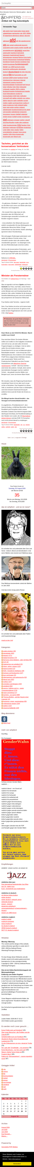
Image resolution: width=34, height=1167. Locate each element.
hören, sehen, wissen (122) (12, 666)
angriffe (26, 47)
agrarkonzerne (25, 41)
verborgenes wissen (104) (11, 703)
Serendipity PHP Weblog (9, 1147)
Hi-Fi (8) (6, 662)
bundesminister (12, 125)
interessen (16, 80)
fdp (10, 74)
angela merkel (18, 47)
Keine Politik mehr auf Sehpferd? (12, 1030)
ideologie (6, 127)
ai (19, 89)
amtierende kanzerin (20, 45)
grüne (15, 78)
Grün (28, 125)
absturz (21, 35)
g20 (25, 75)
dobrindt (5, 75)
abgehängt (8, 35)
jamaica (13, 82)
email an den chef (7, 640)
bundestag (11, 64)
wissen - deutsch (6, 904)
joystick (18, 93)
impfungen (12, 127)
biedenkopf (20, 59)
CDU (19, 125)
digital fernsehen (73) (10, 657)
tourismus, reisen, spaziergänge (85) (15, 701)
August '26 (14, 1116)
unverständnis (7, 132)
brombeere (6, 62)
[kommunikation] (2, 1076)
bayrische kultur (20, 67)
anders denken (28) (9, 651)
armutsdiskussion (8, 50)
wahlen (22, 120)
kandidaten (20, 127)
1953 (24, 33)
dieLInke (28, 72)
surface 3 (26, 103)
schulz (19, 117)
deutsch (5, 72)
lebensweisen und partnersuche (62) (15, 677)
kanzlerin (19, 82)
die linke (22, 72)
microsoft (6, 98)
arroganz (18, 50)
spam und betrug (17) (10, 692)
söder (5, 125)
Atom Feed (6, 723)
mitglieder (24, 114)
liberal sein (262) (8, 679)
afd (13, 40)
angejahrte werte (8, 47)
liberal (16, 136)
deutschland (13, 72)
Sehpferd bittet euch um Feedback (12, 1037)
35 (4, 35)
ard (30, 48)
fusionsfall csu (19, 75)
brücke (12, 62)
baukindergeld (14, 55)
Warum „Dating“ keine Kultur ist (11, 1052)
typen (5, 107)
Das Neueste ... (6, 1134)
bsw (28, 62)
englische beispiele (7, 921)
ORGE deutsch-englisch (9, 928)
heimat (25, 77)
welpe (12, 107)
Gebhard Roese (15, 278)
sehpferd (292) (8, 686)
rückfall (14, 116)
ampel (12, 45)
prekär (5, 116)
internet (22, 80)
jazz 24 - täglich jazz (8, 886)
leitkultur (9, 87)
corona (5, 1071)
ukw (8, 107)
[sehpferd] (2, 1084)
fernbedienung (20, 91)
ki (21, 94)
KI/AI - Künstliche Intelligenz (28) (13, 671)
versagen (15, 132)
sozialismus (26, 116)
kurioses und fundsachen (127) (13, 673)
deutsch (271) (7, 655)
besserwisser (12, 59)
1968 (12, 67)
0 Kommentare (12, 260)
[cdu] (2, 1069)
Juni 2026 (4, 1132)
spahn (10, 103)
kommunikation (8, 96)
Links (4, 130)
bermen (5, 59)
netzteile (19, 98)
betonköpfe (22, 262)
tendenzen (10, 105)
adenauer (6, 41)
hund (4, 93)
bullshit (5, 64)
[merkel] (2, 1078)
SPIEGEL (12, 258)
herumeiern (6, 114)
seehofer (20, 100)
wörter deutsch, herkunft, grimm (11, 899)
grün (11, 78)
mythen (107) (7, 682)
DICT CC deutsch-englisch (10, 930)
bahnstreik (20, 53)
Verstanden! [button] (17, 1163)
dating (23, 89)
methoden (23, 96)
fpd (13, 75)
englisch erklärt (6, 919)
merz (12, 130)
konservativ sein (8, 136)
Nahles (11, 313)
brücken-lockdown (21, 62)
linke (14, 87)
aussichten (26, 50)
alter (8, 45)
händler (27, 91)
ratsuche (10, 100)
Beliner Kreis (23, 57)
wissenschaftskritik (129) (11, 708)
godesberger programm (19, 112)
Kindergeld (18, 84)
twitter (25, 105)
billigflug (27, 59)
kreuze (28, 84)
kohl (24, 84)
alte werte (6, 31)
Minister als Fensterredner (15, 275)
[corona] (2, 1071)
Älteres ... (4, 1136)
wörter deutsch (6, 897)
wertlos (16, 107)
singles (17, 130)
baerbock (14, 53)
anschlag (6, 122)
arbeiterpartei (7, 109)
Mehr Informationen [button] (14, 1159)
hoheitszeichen (8, 80)
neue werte (25, 31)
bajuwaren (6, 55)
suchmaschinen (18, 103)
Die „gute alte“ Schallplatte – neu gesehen (14, 1047)
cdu (21, 33)
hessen (13, 114)
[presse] (2, 1080)
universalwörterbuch (8, 908)
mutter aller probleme (22, 122)
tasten (5, 105)
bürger (5, 67)
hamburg (20, 77)
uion (19, 136)
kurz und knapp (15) (9, 675)
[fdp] (2, 1073)
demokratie (22, 69)
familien (24, 125)
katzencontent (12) (9, 668)
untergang (10, 120)
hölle (10, 134)
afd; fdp (18, 41)
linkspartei (23, 87)
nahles (14, 98)
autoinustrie (7, 53)
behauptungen (7, 57)
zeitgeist (22, 107)
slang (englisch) (6, 923)
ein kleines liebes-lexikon (9, 895)
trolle (16, 105)
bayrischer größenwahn (10, 69)
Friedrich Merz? (6, 1054)
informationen (11, 93)
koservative (17, 31)
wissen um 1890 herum (8, 913)
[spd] (2, 1087)
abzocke (27, 35)
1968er (28, 33)
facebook (6, 91)
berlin (29, 57)
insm (11, 31)
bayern (22, 55)
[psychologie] (2, 1082)
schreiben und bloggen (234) (12, 684)
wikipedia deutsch (7, 902)
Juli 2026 (4, 1129)
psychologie (7, 1082)
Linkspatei (6, 89)
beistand (15, 57)
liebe (18, 96)
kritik (14, 96)
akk (4, 45)
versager (17, 120)
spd (5, 119)
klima (14, 134)
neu (24, 98)
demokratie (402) (8, 653)
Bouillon (12, 122)
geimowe (6, 77)
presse (9, 116)
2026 (17, 89)
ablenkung (15, 35)
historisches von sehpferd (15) (13, 664)
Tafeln (21, 130)
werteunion (15, 33)
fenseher (12, 91)
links (17, 87)
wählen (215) (7, 706)
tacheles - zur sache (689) (11, 695)
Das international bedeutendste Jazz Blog (14, 884)
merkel (18, 114)
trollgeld (20, 105)
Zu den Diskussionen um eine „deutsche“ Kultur (16, 1043)
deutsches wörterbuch (8, 906)
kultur (5, 87)
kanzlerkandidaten (9, 84)
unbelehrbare (7, 33)
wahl (4, 1089)
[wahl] (2, 1089)
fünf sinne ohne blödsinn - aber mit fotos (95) (17, 660)
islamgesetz (7, 82)
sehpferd (13, 149)
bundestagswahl (21, 64)
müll (10, 98)
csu (9, 67)
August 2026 (5, 1127)
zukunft (27, 120)
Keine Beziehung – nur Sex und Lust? (13, 1050)
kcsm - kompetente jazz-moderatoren (13, 888)
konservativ (20, 134)
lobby (8, 130)
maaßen (12, 89)
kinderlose (27, 127)
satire (15, 100)
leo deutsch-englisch (8, 926)
